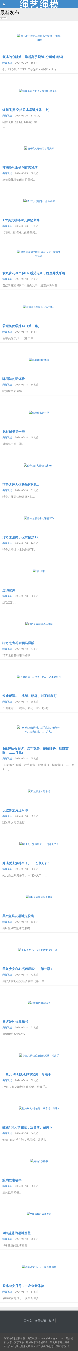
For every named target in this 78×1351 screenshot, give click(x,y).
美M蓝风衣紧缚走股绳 (18, 915)
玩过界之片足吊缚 (15, 810)
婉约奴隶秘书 (12, 1180)
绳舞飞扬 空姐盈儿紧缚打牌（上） (26, 109)
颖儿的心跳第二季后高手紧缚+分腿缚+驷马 (33, 56)
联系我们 (60, 1346)
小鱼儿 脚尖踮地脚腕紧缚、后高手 (26, 1074)
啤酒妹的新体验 (13, 378)
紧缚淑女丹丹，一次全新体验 (23, 1285)
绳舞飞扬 (7, 62)
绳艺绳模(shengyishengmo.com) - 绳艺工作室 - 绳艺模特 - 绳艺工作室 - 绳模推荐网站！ (39, 4)
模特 (51, 1320)
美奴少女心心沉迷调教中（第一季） (28, 968)
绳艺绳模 (9, 1338)
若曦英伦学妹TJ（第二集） (21, 325)
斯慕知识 (40, 1320)
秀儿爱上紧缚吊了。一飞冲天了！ (26, 863)
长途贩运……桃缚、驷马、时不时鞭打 (29, 695)
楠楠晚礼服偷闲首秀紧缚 (20, 167)
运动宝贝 (8, 590)
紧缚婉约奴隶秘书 (15, 1021)
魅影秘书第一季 (13, 431)
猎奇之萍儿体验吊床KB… (20, 484)
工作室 (28, 1320)
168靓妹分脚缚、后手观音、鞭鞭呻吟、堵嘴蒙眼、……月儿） (35, 750)
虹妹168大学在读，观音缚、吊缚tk (27, 1127)
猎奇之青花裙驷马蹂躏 (18, 643)
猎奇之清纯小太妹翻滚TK (20, 537)
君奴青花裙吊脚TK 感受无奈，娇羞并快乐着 (33, 273)
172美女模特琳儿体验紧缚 (21, 220)
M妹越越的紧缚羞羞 (16, 1233)
